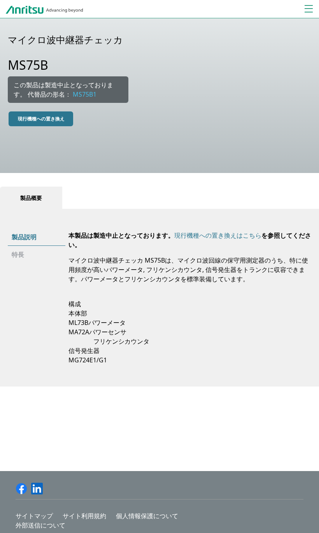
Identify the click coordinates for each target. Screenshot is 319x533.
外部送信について (40, 525)
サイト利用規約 (84, 516)
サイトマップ (34, 516)
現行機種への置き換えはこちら (217, 235)
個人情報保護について (147, 516)
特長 (18, 254)
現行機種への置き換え (41, 118)
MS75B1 (84, 94)
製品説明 (24, 237)
